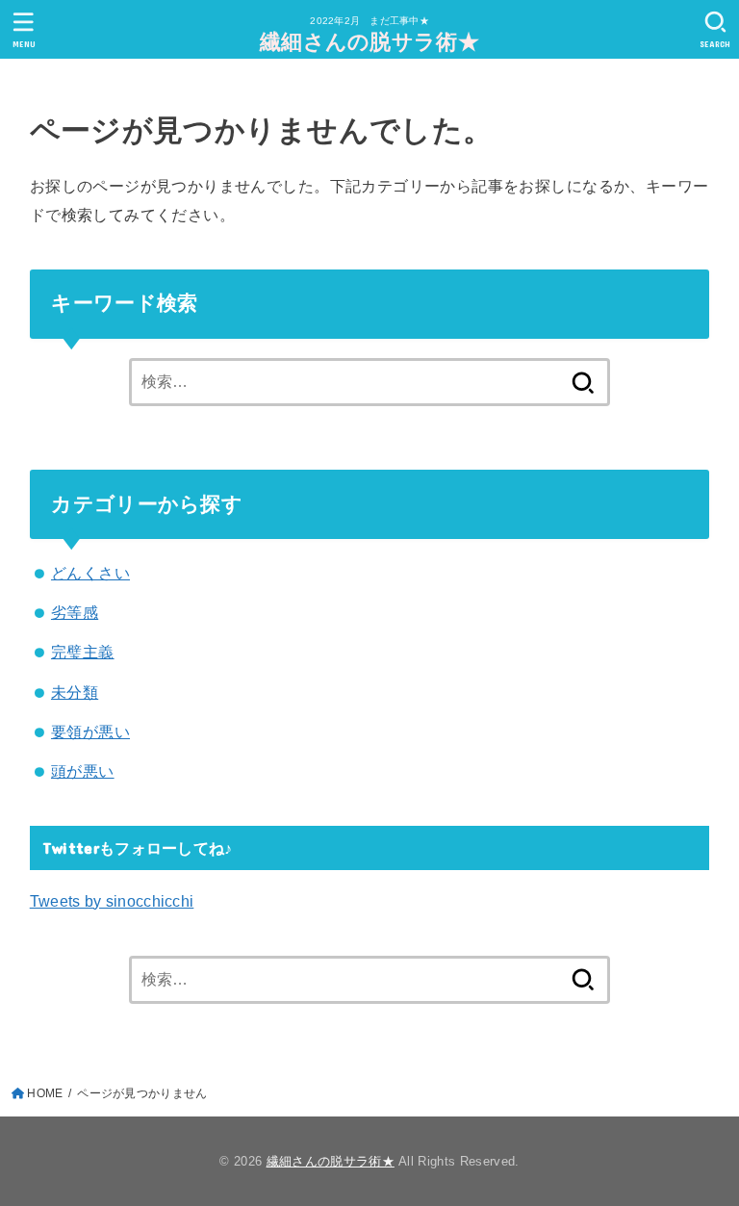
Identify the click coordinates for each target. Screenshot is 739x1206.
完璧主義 (83, 651)
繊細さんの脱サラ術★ (369, 42)
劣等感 (74, 612)
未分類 (74, 692)
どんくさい (90, 572)
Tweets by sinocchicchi (112, 901)
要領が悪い (90, 731)
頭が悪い (83, 771)
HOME (45, 1093)
